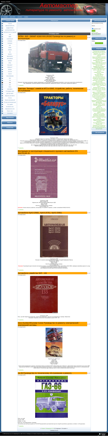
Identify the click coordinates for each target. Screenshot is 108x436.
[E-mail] (89, 37)
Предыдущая (48, 428)
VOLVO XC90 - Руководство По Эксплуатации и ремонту (99, 95)
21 (52, 428)
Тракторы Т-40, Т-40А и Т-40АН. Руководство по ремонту (99, 54)
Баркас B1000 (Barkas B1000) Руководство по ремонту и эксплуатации (99, 64)
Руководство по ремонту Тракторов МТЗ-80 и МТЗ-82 (99, 52)
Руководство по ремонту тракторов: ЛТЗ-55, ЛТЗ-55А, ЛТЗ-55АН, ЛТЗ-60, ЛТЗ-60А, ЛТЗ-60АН (99, 89)
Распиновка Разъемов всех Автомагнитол (99, 59)
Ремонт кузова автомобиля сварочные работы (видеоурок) (98, 98)
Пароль (93, 25)
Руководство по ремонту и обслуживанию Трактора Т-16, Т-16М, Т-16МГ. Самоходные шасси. (99, 84)
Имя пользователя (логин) (97, 23)
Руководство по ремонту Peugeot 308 (99, 123)
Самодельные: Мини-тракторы (99, 73)
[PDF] (88, 37)
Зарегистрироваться (96, 34)
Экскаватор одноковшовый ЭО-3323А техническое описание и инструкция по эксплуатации (99, 80)
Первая (43, 428)
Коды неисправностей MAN (99, 57)
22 (53, 428)
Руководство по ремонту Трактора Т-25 (99, 61)
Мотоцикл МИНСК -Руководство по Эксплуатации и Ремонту (99, 76)
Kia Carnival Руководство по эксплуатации (99, 128)
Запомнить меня (97, 28)
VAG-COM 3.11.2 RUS (99, 113)
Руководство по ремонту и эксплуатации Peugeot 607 (99, 126)
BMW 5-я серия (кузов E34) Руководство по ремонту (99, 93)
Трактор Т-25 (99, 107)
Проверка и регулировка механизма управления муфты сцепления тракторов (99, 116)
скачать (21, 85)
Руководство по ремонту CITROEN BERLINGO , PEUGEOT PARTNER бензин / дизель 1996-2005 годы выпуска (99, 69)
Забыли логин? (95, 32)
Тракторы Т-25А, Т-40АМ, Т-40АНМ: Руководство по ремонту (99, 105)
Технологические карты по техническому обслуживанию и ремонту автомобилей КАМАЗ (99, 110)
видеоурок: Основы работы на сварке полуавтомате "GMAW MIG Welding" (99, 101)
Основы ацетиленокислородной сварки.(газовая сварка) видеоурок (99, 120)
